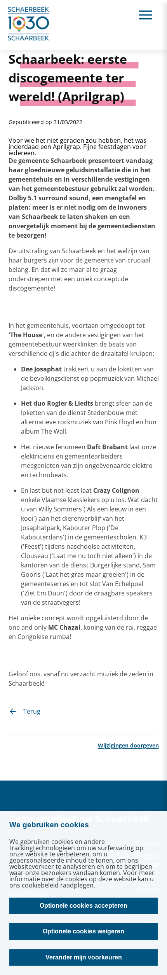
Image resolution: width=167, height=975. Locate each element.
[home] (29, 25)
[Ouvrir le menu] (145, 14)
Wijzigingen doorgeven (128, 745)
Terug (31, 711)
